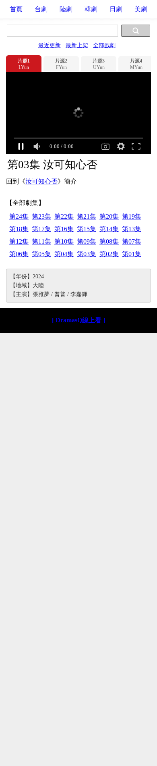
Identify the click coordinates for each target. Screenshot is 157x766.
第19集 (131, 216)
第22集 (64, 216)
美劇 (140, 9)
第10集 (64, 241)
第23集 (41, 216)
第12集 (19, 241)
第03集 (86, 253)
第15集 (86, 228)
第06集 (19, 253)
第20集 (109, 216)
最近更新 (49, 45)
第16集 (64, 228)
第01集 (131, 253)
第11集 (41, 241)
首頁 (16, 9)
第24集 (19, 216)
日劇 (115, 9)
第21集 (86, 216)
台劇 (41, 9)
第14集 (109, 228)
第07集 (131, 241)
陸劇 (66, 9)
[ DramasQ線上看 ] (78, 320)
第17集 (41, 228)
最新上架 (77, 45)
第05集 (41, 253)
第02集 (109, 253)
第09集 (86, 241)
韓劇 (91, 9)
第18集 (19, 228)
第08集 (109, 241)
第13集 (131, 228)
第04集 (64, 253)
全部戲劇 (104, 45)
